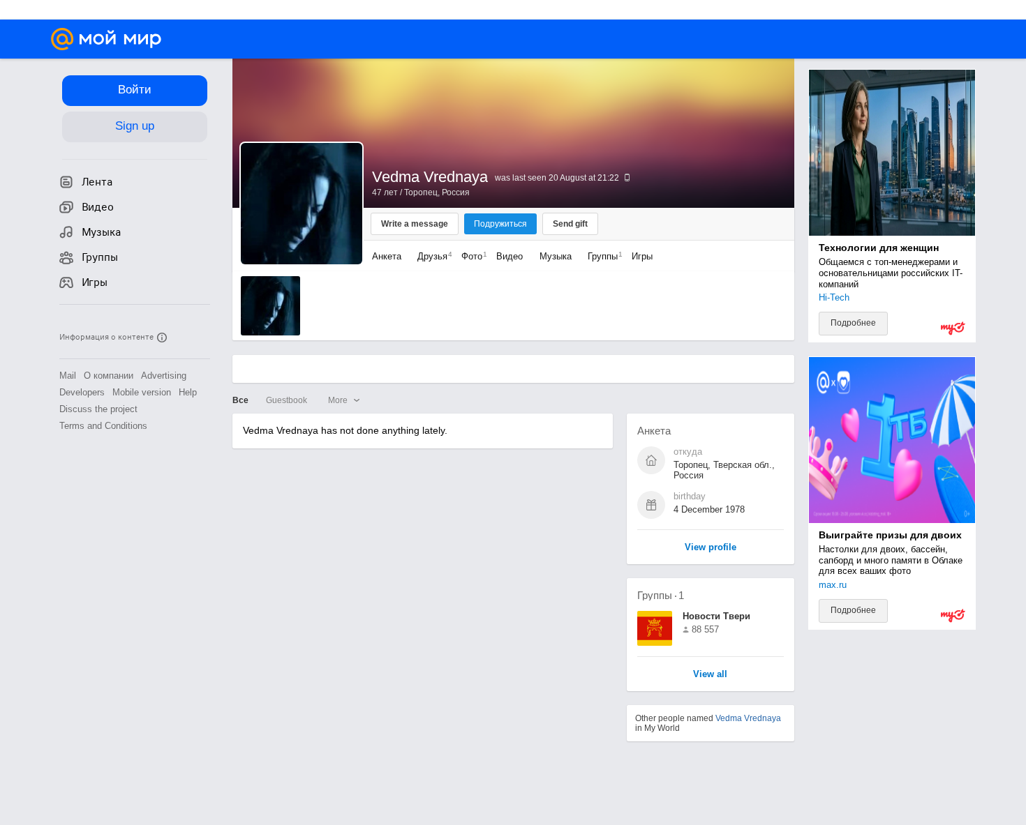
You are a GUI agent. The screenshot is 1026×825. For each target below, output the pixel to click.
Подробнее (853, 323)
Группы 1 (660, 595)
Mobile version (141, 392)
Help (188, 392)
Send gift (570, 224)
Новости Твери (716, 616)
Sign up (134, 126)
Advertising (163, 375)
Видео (511, 256)
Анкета (386, 256)
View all (710, 674)
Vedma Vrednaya (748, 718)
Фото (470, 256)
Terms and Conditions (103, 426)
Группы (602, 256)
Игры (642, 256)
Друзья (431, 256)
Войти (134, 89)
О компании (108, 375)
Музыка (556, 256)
